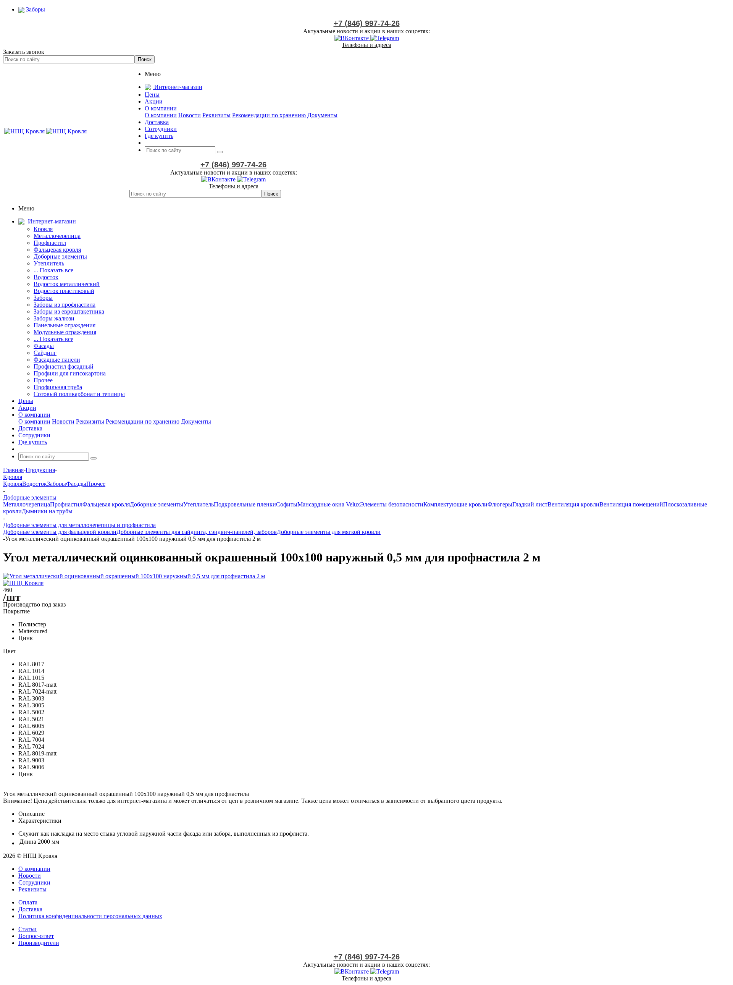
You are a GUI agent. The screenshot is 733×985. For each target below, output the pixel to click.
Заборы (43, 297)
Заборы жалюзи (54, 318)
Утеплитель (49, 263)
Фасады (44, 346)
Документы (322, 115)
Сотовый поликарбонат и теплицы (79, 394)
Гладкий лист (529, 504)
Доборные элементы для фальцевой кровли (59, 532)
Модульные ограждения (65, 332)
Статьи (27, 929)
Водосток (46, 277)
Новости (189, 115)
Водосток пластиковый (64, 291)
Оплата (27, 902)
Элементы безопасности (391, 504)
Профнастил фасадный (64, 366)
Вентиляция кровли (573, 504)
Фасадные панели (57, 359)
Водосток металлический (67, 284)
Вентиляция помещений (631, 504)
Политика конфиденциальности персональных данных (90, 916)
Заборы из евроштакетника (69, 311)
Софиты (286, 504)
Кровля (43, 229)
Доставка (30, 909)
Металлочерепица (57, 236)
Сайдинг (45, 352)
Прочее (43, 380)
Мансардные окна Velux (328, 504)
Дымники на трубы (47, 511)
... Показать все (53, 270)
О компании (161, 115)
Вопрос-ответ (36, 936)
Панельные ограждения (64, 325)
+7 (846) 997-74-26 (367, 23)
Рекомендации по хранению (269, 115)
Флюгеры (500, 504)
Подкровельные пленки (245, 504)
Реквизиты (216, 115)
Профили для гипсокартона (70, 373)
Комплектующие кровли (455, 504)
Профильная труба (58, 387)
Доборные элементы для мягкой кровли (329, 532)
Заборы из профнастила (64, 304)
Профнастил (50, 242)
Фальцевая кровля (57, 249)
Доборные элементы (60, 256)
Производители (38, 943)
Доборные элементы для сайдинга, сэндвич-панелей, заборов (196, 532)
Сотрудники (34, 882)
